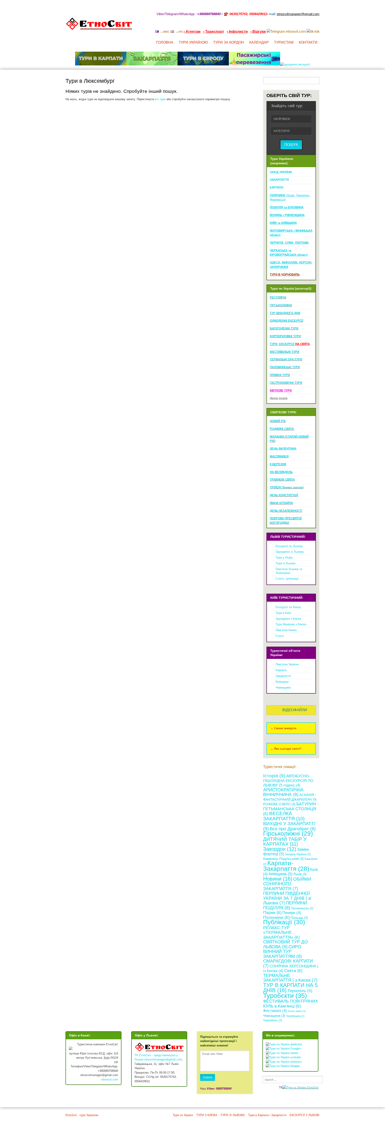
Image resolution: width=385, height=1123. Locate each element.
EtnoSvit (312, 1087)
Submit (207, 1077)
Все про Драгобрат (293, 828)
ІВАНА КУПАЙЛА (281, 503)
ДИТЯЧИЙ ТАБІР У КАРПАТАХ (285, 841)
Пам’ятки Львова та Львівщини (289, 571)
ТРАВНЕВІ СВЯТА (282, 479)
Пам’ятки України (287, 664)
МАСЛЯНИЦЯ (279, 456)
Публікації (284, 922)
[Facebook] (300, 25)
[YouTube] (294, 25)
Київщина (282, 681)
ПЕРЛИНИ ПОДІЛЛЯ (285, 905)
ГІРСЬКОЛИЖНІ (281, 305)
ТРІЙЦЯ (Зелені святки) (286, 487)
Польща (299, 918)
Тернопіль (299, 991)
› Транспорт (213, 31)
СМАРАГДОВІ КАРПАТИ (288, 963)
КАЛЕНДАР (259, 42)
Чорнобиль (272, 1020)
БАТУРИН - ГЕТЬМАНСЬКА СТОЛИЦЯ (291, 809)
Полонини (276, 917)
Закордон (279, 849)
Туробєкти (285, 995)
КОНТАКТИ (308, 42)
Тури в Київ (283, 613)
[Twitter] (312, 25)
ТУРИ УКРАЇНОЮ (193, 42)
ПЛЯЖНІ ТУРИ (280, 375)
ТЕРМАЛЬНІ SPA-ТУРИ (286, 359)
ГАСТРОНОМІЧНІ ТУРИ (286, 382)
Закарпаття (283, 676)
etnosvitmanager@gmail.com (163, 1059)
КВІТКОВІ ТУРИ (281, 390)
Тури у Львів (284, 557)
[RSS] (283, 25)
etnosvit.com (109, 1079)
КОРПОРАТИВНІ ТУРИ (285, 336)
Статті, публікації (287, 578)
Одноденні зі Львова (289, 551)
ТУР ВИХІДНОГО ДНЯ (285, 313)
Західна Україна (298, 854)
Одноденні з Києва (288, 618)
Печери (292, 913)
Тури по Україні (183, 1115)
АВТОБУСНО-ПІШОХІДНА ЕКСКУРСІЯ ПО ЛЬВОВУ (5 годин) (288, 780)
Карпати (281, 670)
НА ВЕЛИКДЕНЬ (281, 472)
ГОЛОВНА (164, 42)
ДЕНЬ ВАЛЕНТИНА (283, 448)
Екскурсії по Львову (289, 546)
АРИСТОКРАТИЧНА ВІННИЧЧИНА (283, 792)
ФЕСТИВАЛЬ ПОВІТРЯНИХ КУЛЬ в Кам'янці (290, 1003)
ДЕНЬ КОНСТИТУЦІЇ (284, 495)
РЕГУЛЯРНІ (278, 297)
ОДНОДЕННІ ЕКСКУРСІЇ (286, 320)
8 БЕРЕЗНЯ (278, 464)
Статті (280, 636)
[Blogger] (317, 25)
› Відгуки (258, 31)
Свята (293, 970)
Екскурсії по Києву (288, 607)
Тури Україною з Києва (291, 624)
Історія (274, 775)
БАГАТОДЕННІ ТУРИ (284, 328)
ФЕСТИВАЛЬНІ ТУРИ (284, 351)
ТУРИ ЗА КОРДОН (228, 42)
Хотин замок (297, 1011)
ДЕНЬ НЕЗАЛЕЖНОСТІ (286, 510)
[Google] (289, 25)
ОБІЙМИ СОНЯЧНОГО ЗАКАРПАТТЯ (287, 884)
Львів (300, 874)
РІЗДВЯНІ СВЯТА (282, 429)
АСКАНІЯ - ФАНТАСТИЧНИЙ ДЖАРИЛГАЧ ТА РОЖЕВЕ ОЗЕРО (290, 799)
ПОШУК (291, 144)
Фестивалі (275, 1011)
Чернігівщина (295, 1016)
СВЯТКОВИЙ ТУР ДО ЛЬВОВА (285, 944)
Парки (272, 912)
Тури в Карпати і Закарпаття (267, 1115)
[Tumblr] (306, 25)
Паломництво (302, 908)
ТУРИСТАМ (283, 42)
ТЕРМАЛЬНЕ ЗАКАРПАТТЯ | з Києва (290, 978)
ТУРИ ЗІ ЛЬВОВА (233, 1115)
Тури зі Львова (285, 563)
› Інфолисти (237, 31)
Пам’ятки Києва (286, 630)
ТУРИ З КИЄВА (206, 1115)
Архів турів (278, 398)
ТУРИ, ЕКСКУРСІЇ (290, 344)
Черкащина (283, 687)
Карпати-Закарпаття (286, 866)
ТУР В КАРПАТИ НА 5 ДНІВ (290, 987)
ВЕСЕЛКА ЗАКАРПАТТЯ (284, 816)
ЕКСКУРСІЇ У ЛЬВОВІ (304, 1115)
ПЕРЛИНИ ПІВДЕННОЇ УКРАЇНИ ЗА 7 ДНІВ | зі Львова (287, 898)
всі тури (160, 99)
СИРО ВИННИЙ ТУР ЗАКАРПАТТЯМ (282, 951)
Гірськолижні (288, 833)
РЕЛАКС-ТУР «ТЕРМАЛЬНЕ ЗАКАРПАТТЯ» (281, 932)
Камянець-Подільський (283, 859)
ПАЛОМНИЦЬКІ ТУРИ (285, 367)
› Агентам (192, 31)
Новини (277, 879)
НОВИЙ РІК (278, 421)
